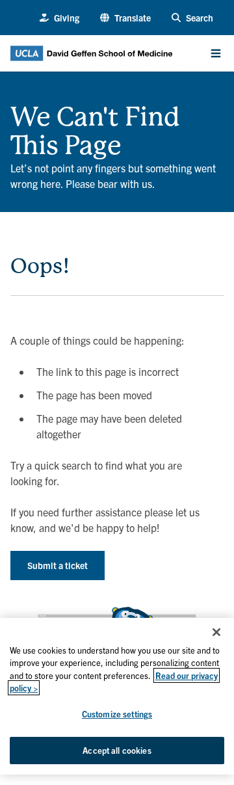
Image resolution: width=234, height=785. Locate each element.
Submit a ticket (57, 565)
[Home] (15, 97)
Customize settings (117, 713)
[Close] (216, 632)
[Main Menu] (216, 53)
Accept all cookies (117, 750)
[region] (117, 696)
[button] (125, 18)
